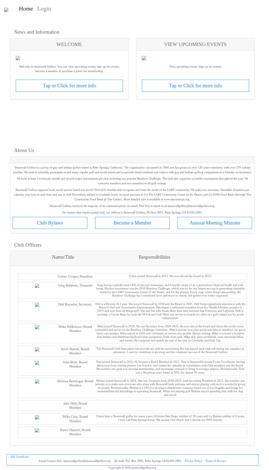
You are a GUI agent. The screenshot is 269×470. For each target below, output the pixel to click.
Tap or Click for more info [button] (69, 85)
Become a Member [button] (132, 223)
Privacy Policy (193, 460)
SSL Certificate (20, 456)
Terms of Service (215, 460)
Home (27, 8)
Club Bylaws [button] (50, 223)
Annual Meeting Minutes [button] (215, 223)
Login (44, 8)
